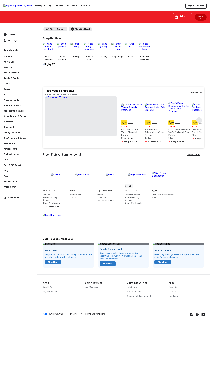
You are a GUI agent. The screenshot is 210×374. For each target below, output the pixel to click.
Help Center (132, 287)
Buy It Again (71, 6)
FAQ (170, 301)
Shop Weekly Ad (82, 29)
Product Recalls (134, 291)
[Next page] (199, 120)
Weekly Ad (40, 6)
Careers (172, 291)
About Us (173, 287)
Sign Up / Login (91, 287)
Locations (85, 6)
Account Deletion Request (139, 296)
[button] (132, 120)
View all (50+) (193, 154)
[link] (196, 6)
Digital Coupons (55, 6)
